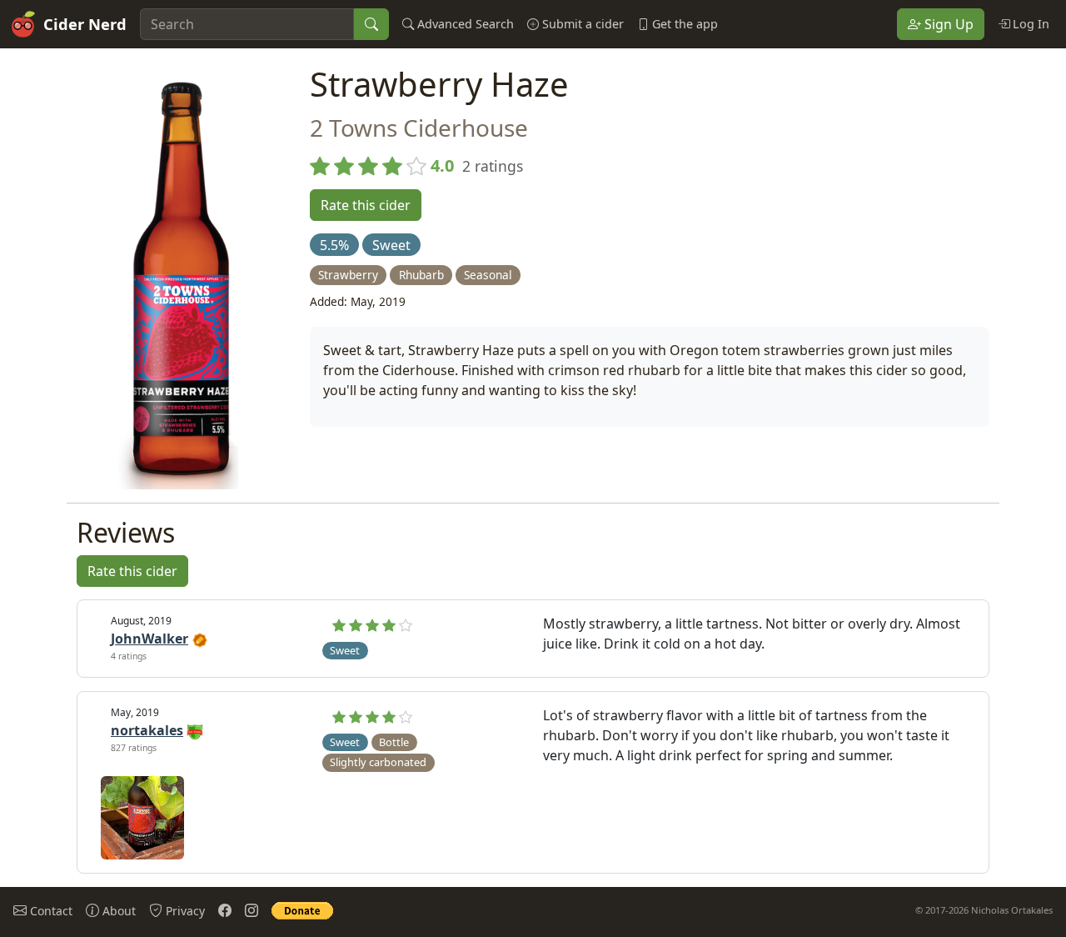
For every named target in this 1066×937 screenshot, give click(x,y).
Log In (1029, 24)
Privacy (183, 911)
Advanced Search (464, 24)
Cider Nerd (85, 23)
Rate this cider (366, 205)
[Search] (371, 24)
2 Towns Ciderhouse (419, 127)
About (117, 911)
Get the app (683, 24)
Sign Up (947, 24)
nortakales (147, 730)
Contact (49, 911)
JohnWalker (149, 638)
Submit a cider (581, 24)
